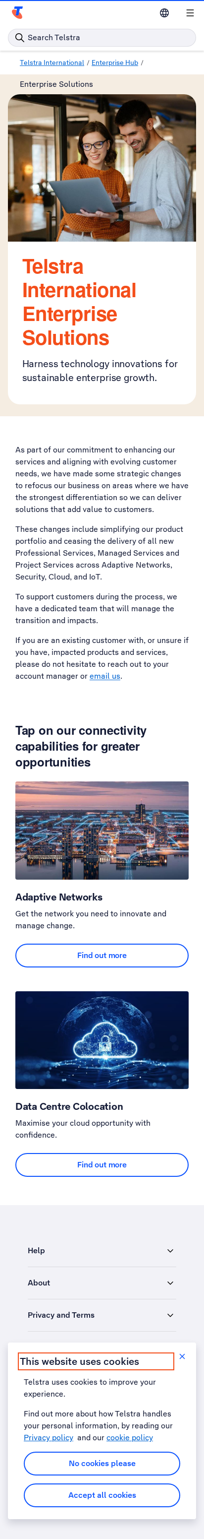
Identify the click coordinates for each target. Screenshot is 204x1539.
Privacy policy (48, 1437)
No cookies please (102, 1463)
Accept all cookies (102, 1495)
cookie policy (129, 1437)
